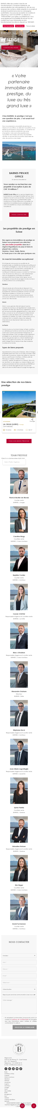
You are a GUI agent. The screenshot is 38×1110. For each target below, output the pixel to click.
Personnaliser (30, 26)
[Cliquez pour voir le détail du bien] (19, 404)
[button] (36, 33)
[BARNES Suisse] (9, 33)
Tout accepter (8, 26)
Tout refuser (20, 26)
